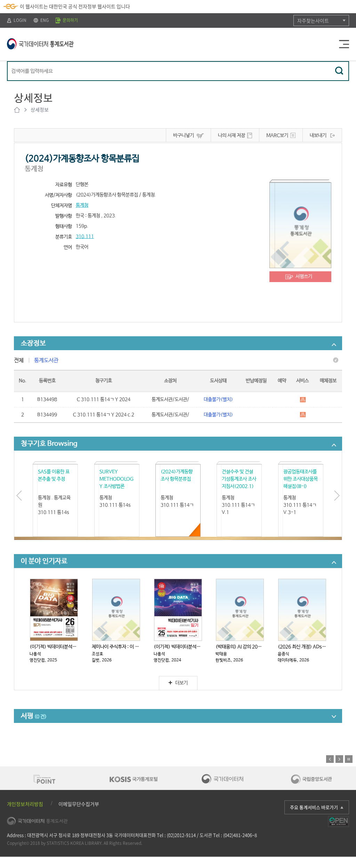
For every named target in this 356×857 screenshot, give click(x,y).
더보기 (181, 683)
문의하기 (70, 20)
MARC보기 (277, 135)
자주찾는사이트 (313, 20)
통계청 (82, 205)
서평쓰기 (304, 276)
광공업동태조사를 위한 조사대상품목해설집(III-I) (300, 479)
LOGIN (19, 20)
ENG (44, 20)
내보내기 (318, 135)
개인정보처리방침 (25, 803)
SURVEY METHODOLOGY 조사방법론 (116, 479)
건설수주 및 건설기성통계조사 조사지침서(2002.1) (239, 479)
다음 (339, 759)
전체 (19, 360)
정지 (349, 759)
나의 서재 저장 (231, 135)
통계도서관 (46, 360)
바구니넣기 (183, 135)
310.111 (85, 236)
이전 (330, 759)
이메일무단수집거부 (78, 803)
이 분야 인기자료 (44, 561)
